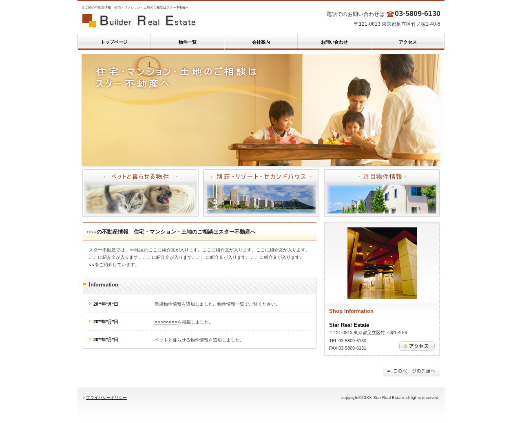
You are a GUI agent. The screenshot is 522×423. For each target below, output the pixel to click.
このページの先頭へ (411, 371)
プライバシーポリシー (106, 397)
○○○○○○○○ (166, 321)
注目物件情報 (382, 193)
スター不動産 (159, 20)
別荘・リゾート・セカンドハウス (261, 193)
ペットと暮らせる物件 (140, 193)
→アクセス (417, 346)
